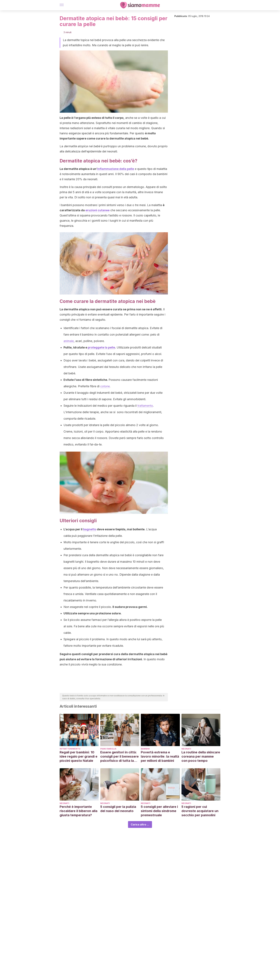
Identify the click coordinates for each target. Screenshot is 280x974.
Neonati (186, 749)
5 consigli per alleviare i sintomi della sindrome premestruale (159, 811)
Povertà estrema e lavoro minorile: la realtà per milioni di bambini (160, 756)
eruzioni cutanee (97, 210)
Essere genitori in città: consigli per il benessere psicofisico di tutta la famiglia (119, 756)
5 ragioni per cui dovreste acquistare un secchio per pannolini (199, 811)
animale (69, 341)
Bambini (145, 749)
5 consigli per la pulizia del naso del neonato (118, 809)
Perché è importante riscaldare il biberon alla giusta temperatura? (78, 811)
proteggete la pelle (101, 347)
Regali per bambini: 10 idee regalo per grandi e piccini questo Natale (78, 756)
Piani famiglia (108, 749)
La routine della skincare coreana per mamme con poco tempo (200, 756)
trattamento (145, 405)
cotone (105, 386)
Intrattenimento (70, 749)
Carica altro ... (140, 824)
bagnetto (89, 529)
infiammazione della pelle (115, 169)
